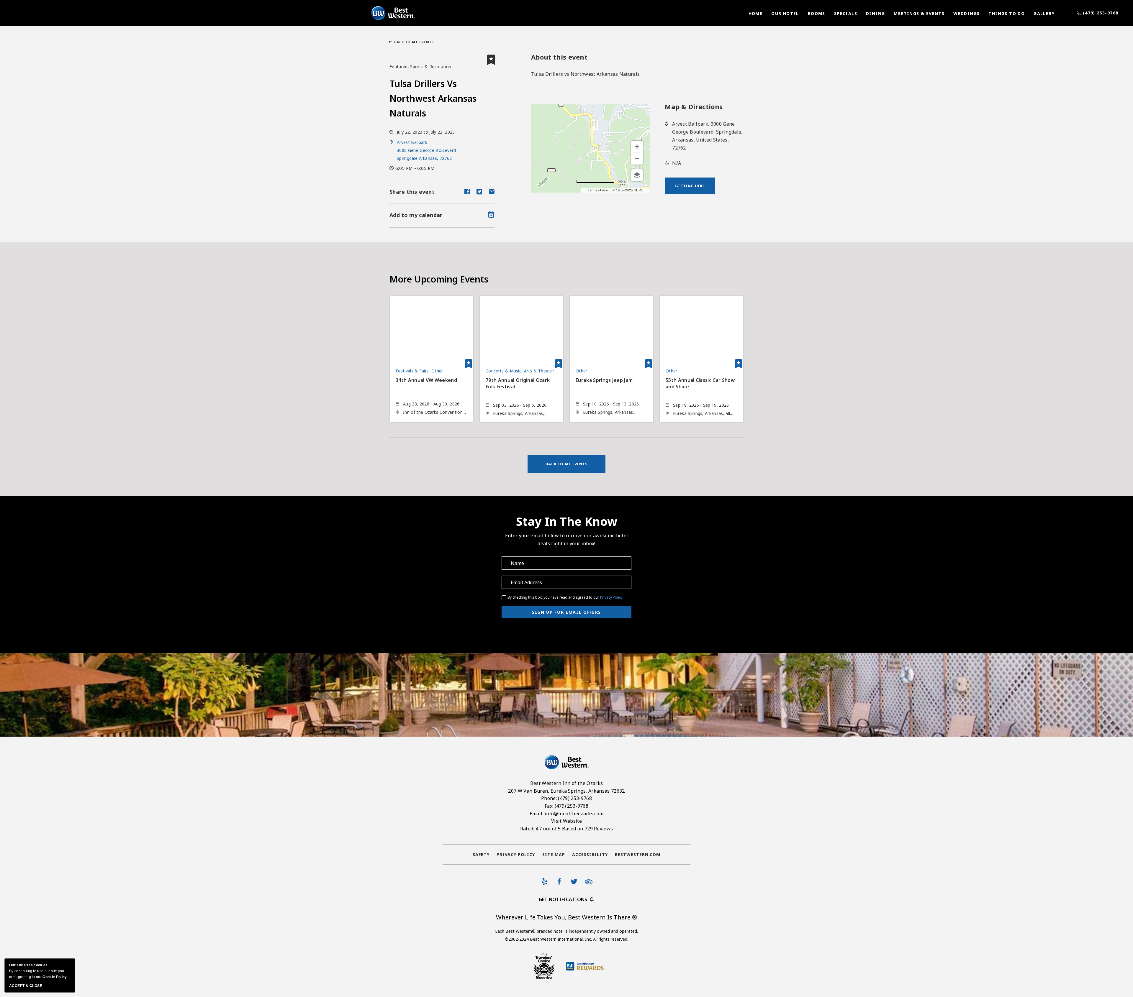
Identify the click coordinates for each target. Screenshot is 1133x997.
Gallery (1044, 13)
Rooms (816, 13)
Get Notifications (563, 899)
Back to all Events (414, 42)
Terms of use (598, 190)
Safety (481, 854)
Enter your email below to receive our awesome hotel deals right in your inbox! (566, 539)
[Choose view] (637, 175)
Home (756, 13)
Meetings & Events (919, 13)
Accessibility (590, 854)
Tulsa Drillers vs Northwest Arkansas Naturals (433, 98)
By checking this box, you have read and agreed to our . (565, 597)
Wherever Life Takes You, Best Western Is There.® (566, 917)
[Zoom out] (637, 159)
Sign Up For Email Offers (566, 612)
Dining (875, 13)
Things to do (1006, 13)
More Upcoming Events (438, 279)
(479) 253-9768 (1101, 13)
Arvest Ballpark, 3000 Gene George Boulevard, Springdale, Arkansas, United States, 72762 (707, 136)
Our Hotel (785, 13)
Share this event (412, 191)
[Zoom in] (637, 146)
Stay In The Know (566, 521)
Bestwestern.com (637, 854)
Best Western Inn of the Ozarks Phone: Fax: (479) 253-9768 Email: (566, 806)
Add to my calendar (416, 215)
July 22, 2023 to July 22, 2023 (426, 132)
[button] (426, 150)
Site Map (553, 854)
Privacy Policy (611, 597)
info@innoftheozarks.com (574, 813)
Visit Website (566, 821)
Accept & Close (25, 986)
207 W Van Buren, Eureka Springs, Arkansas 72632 (566, 791)
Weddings (966, 13)
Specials (845, 13)
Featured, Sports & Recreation (420, 66)
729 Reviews (598, 828)
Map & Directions (694, 106)
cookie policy (54, 977)
